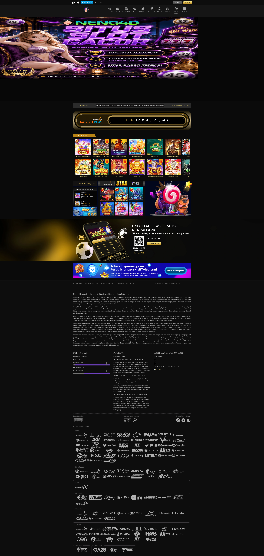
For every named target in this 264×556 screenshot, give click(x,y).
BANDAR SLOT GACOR (126, 283)
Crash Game (151, 11)
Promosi (184, 11)
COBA (108, 192)
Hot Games (109, 11)
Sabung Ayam (176, 12)
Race (134, 11)
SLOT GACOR (77, 283)
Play (98, 122)
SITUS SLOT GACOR (91, 283)
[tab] (107, 183)
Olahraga (142, 11)
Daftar (187, 2)
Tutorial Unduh (154, 243)
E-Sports (168, 11)
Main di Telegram (88, 2)
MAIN (85, 147)
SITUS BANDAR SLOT (108, 283)
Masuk (177, 2)
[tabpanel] (132, 48)
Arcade (159, 11)
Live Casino (126, 11)
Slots (118, 11)
